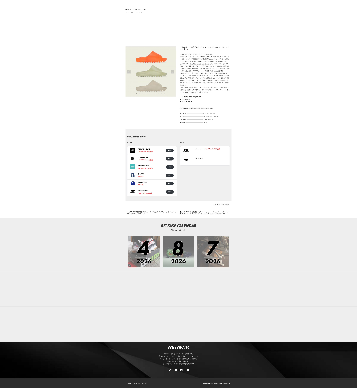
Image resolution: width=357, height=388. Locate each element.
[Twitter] (169, 370)
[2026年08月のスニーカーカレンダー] (178, 251)
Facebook (193, 92)
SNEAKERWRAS (215, 383)
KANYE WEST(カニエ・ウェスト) (209, 59)
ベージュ (211, 116)
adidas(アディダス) (203, 61)
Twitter (187, 92)
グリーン (205, 116)
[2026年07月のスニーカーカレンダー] (213, 251)
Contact (144, 383)
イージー (212, 113)
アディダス (206, 113)
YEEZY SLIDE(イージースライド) (200, 64)
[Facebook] (175, 370)
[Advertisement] (178, 31)
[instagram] (181, 370)
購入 (170, 175)
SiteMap (130, 383)
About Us (137, 383)
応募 (170, 150)
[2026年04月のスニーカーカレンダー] (144, 251)
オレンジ (216, 116)
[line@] (187, 370)
